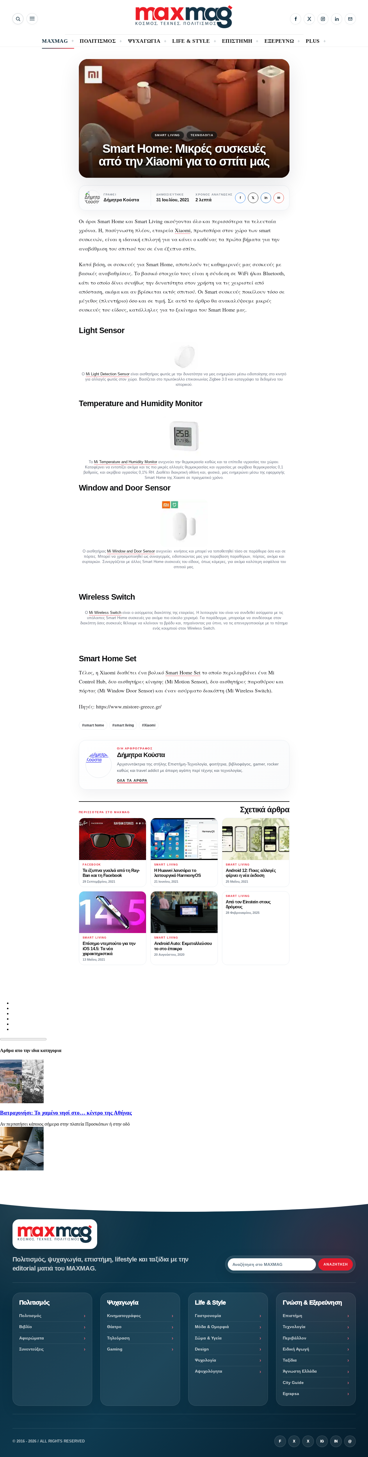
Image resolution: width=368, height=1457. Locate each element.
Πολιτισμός (30, 1315)
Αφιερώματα (31, 1338)
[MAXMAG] (184, 16)
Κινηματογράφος (124, 1315)
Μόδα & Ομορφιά (212, 1326)
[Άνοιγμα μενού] (32, 18)
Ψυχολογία (205, 1360)
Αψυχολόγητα (208, 1371)
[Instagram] (322, 18)
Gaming (114, 1349)
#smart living (123, 725)
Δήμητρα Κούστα (141, 754)
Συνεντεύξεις (31, 1349)
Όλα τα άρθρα (132, 781)
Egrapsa (291, 1393)
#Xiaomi (148, 725)
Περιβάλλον (294, 1338)
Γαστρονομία (208, 1315)
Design (202, 1349)
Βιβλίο (25, 1326)
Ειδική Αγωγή (296, 1349)
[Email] (350, 18)
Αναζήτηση (335, 1264)
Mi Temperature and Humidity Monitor (125, 462)
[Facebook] (295, 18)
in (265, 198)
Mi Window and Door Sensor (131, 551)
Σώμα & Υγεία (208, 1338)
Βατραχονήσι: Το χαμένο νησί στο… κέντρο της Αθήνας (66, 1113)
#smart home (93, 725)
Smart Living (167, 135)
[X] (309, 18)
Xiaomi (183, 230)
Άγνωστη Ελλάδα (300, 1371)
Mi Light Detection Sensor (107, 374)
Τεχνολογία (202, 135)
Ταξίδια (290, 1360)
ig (322, 1441)
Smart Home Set (183, 672)
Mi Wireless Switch (105, 612)
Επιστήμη (292, 1315)
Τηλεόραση (118, 1338)
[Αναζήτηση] (18, 18)
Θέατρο (114, 1326)
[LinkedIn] (336, 18)
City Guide (293, 1382)
